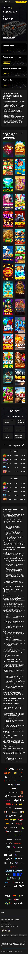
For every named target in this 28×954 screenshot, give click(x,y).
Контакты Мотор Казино (9, 926)
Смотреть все (9, 138)
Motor (7, 1)
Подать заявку (8, 37)
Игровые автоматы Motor (10, 920)
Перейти (6, 51)
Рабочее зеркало (7, 924)
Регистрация (21, 1)
